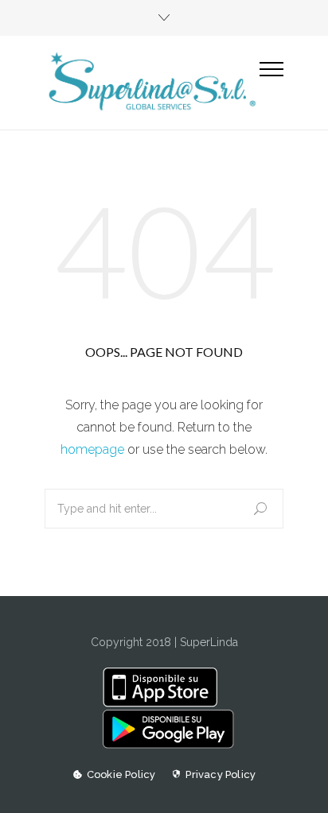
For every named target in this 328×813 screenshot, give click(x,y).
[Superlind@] (152, 82)
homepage (92, 449)
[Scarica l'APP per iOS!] (164, 703)
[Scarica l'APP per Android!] (163, 744)
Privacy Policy (220, 774)
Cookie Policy (121, 774)
